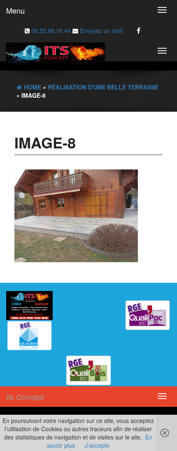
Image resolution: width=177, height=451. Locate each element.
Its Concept (25, 396)
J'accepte (97, 445)
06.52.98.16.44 (51, 30)
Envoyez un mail (100, 30)
